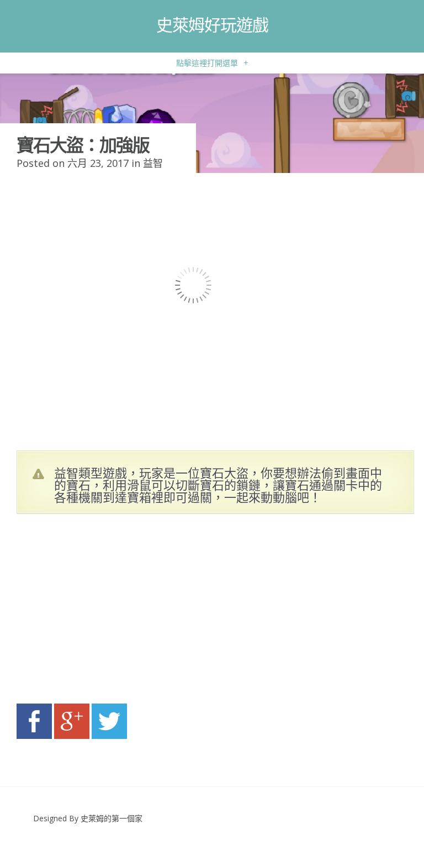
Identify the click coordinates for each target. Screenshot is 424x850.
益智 (153, 163)
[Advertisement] (121, 611)
